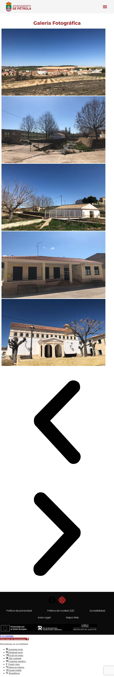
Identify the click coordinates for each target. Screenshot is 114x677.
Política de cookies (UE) (60, 610)
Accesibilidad (97, 610)
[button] (105, 6)
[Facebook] (52, 600)
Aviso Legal (44, 617)
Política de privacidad (19, 610)
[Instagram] (62, 600)
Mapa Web (72, 617)
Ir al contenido (7, 636)
